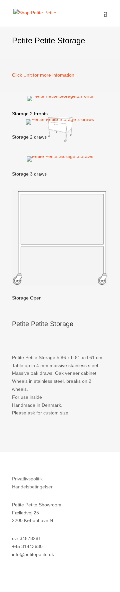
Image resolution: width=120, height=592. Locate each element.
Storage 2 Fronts (30, 113)
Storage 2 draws (29, 137)
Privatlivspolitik (27, 478)
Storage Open (27, 297)
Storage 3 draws (29, 174)
